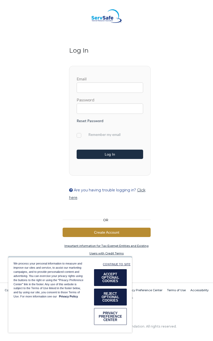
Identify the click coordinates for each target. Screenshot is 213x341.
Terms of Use (176, 290)
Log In (110, 154)
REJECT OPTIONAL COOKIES (110, 297)
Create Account (106, 232)
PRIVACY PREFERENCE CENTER (110, 316)
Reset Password (90, 121)
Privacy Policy (68, 296)
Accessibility (199, 290)
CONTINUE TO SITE (116, 264)
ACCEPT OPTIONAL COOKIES (110, 277)
